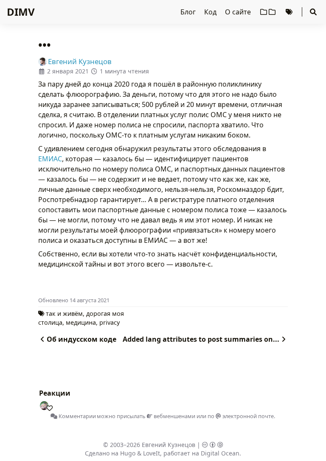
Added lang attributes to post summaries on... (201, 339)
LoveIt (151, 453)
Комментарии (76, 416)
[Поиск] (313, 12)
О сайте (239, 12)
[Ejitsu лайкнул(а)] (47, 406)
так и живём (64, 313)
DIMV (21, 12)
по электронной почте (241, 416)
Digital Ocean (220, 453)
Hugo (127, 453)
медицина (81, 322)
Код (211, 12)
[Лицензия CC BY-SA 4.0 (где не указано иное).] (212, 445)
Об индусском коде (81, 339)
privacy (109, 322)
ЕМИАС (50, 158)
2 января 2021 (68, 71)
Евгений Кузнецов (168, 445)
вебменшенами (173, 416)
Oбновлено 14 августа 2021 (74, 300)
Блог (188, 12)
